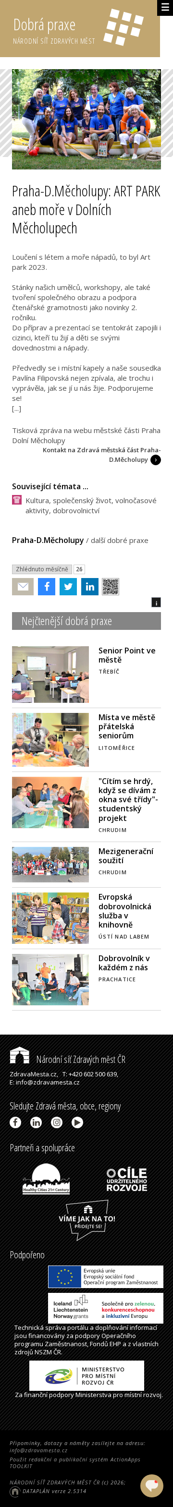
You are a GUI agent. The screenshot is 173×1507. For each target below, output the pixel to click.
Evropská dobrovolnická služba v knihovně (125, 911)
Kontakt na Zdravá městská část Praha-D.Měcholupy (102, 454)
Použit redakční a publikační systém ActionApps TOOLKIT (75, 1463)
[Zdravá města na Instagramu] (58, 1122)
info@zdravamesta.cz (39, 1450)
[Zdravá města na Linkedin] (37, 1122)
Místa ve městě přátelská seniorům (127, 726)
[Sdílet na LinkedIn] (88, 586)
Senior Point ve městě (127, 655)
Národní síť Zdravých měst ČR (79, 1059)
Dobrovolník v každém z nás (124, 963)
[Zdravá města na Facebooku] (17, 1122)
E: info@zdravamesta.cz (45, 1082)
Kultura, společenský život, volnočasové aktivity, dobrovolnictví (91, 505)
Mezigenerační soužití (126, 856)
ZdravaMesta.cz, (34, 1074)
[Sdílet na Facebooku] (44, 586)
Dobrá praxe (54, 29)
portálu (77, 1327)
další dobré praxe (119, 540)
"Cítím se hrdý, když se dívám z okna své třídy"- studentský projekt (128, 799)
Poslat (23, 587)
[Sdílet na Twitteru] (66, 586)
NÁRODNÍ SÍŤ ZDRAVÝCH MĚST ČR (55, 1482)
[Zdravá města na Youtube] (79, 1122)
